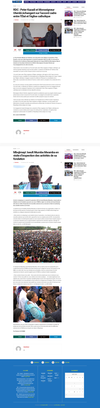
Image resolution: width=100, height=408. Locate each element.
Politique (18, 5)
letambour (17, 19)
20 (74, 388)
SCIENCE (74, 2)
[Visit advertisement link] (37, 125)
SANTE (69, 2)
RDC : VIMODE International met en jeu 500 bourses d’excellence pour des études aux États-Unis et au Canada (25, 396)
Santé (55, 373)
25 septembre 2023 (24, 162)
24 (66, 391)
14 (77, 386)
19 (71, 388)
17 (66, 388)
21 (77, 388)
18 (69, 388)
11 (69, 386)
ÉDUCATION (40, 2)
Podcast (49, 378)
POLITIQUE (33, 2)
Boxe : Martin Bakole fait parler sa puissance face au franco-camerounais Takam (80, 22)
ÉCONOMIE (47, 2)
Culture (42, 376)
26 (71, 391)
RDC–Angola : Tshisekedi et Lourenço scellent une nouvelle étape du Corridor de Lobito (25, 375)
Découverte (43, 377)
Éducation (50, 373)
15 (79, 386)
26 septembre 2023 (24, 19)
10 (66, 386)
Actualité (43, 373)
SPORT (64, 2)
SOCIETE (53, 2)
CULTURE (59, 2)
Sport (55, 377)
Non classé (50, 376)
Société (18, 148)
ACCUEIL (26, 2)
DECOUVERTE (81, 2)
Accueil (14, 5)
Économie (43, 380)
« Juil (74, 397)
